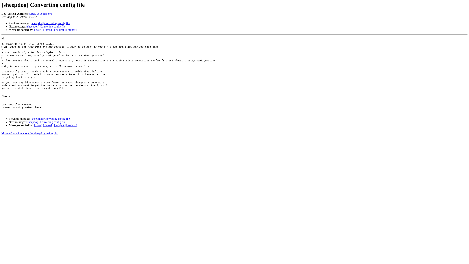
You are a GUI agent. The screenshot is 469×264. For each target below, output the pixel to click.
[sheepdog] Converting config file (50, 23)
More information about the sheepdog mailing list (29, 133)
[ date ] (38, 29)
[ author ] (71, 29)
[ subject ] (60, 29)
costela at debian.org (40, 13)
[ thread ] (48, 29)
